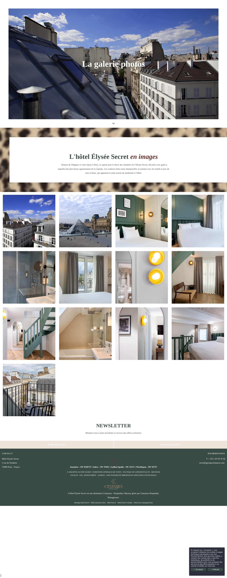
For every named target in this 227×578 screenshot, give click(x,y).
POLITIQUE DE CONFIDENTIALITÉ (136, 472)
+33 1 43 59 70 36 (217, 459)
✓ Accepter (198, 569)
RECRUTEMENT (90, 475)
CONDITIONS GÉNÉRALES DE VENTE (106, 472)
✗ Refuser (215, 569)
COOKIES (101, 475)
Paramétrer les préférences (206, 573)
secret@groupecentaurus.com (212, 463)
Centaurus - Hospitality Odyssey (117, 493)
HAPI (108, 475)
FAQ (81, 475)
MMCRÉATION (127, 475)
